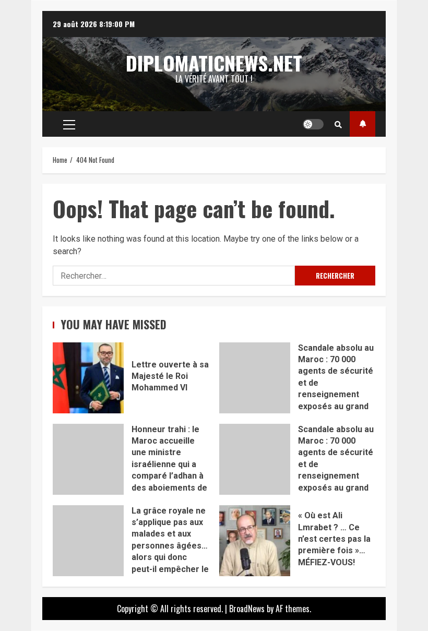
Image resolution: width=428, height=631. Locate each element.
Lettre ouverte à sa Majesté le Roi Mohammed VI (88, 377)
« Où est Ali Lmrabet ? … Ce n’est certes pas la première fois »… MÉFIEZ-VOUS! (254, 540)
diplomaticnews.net (214, 62)
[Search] (338, 124)
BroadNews (247, 608)
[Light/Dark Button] (313, 124)
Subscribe (362, 124)
